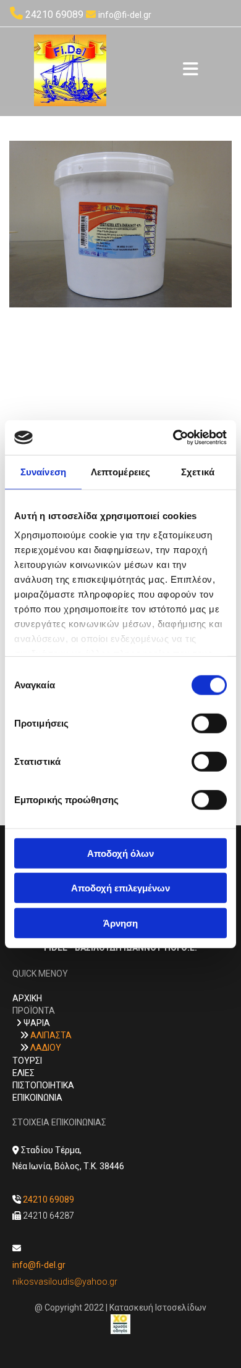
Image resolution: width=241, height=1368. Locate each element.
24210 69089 (54, 14)
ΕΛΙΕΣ (23, 1073)
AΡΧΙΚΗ (27, 998)
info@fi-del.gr (124, 15)
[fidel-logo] (70, 71)
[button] (190, 70)
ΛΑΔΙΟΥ (45, 1048)
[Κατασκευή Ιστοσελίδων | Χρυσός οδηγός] (120, 1324)
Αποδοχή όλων (120, 853)
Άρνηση (120, 922)
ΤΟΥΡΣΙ (27, 1061)
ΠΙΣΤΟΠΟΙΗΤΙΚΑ (43, 1085)
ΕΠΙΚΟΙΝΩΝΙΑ (37, 1098)
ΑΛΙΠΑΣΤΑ (51, 1035)
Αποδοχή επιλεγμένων (120, 888)
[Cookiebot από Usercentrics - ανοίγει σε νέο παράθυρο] (173, 438)
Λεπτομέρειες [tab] (120, 471)
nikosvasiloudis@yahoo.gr (64, 1282)
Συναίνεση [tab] (43, 471)
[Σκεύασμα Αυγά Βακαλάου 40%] (120, 224)
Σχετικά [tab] (197, 471)
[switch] (209, 723)
